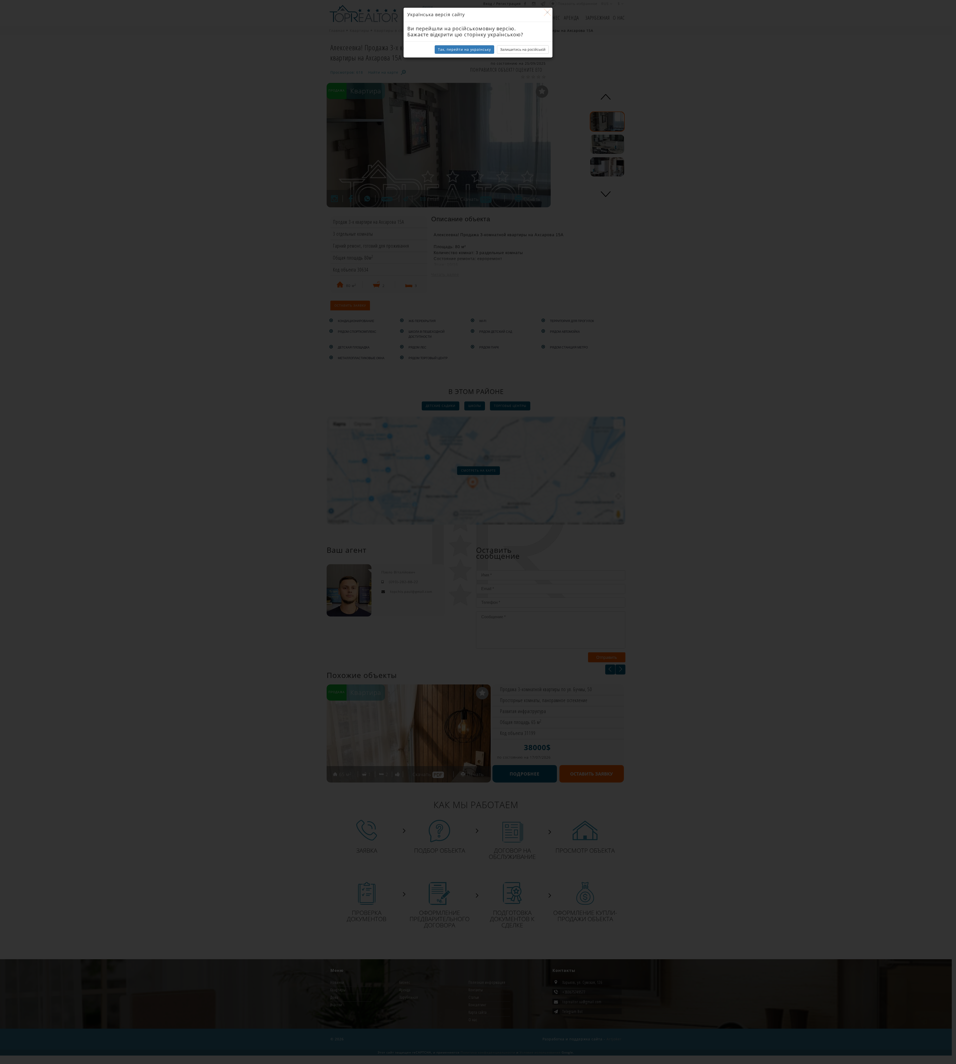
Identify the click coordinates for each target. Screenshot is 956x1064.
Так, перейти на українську (464, 49)
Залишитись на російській (522, 49)
